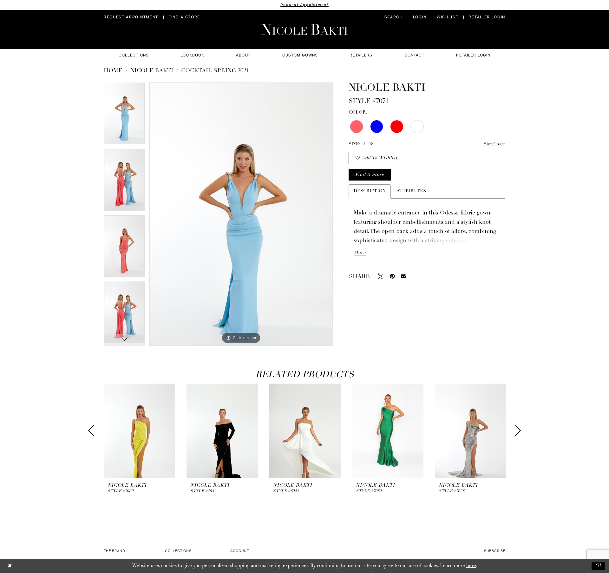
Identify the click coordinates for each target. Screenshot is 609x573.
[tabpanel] (124, 115)
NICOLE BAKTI (151, 71)
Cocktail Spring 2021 (215, 71)
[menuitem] (131, 17)
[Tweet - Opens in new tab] (380, 276)
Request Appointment (304, 5)
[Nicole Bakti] (304, 29)
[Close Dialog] (9, 565)
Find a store (369, 174)
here (471, 565)
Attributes (411, 191)
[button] (420, 17)
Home (113, 71)
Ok (598, 565)
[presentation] (139, 431)
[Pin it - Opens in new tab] (392, 276)
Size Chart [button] (494, 144)
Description (370, 191)
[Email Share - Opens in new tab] (403, 276)
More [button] (359, 252)
